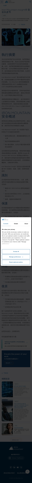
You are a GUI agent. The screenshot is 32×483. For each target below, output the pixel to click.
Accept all (16, 251)
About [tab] (26, 223)
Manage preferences (15, 257)
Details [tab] (16, 223)
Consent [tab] (5, 223)
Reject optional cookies (16, 262)
